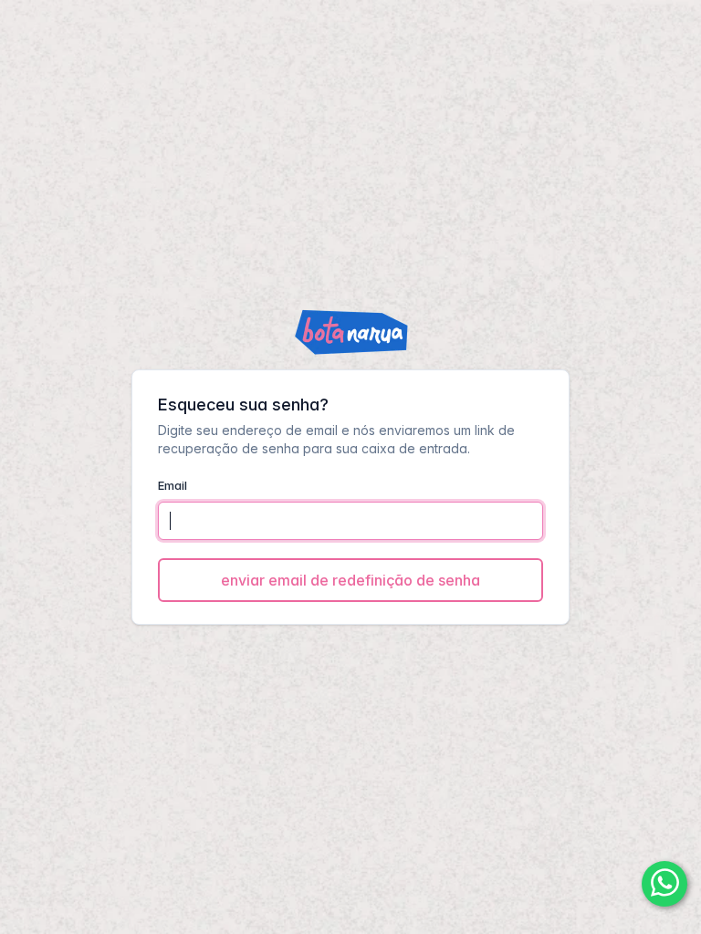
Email (172, 485)
